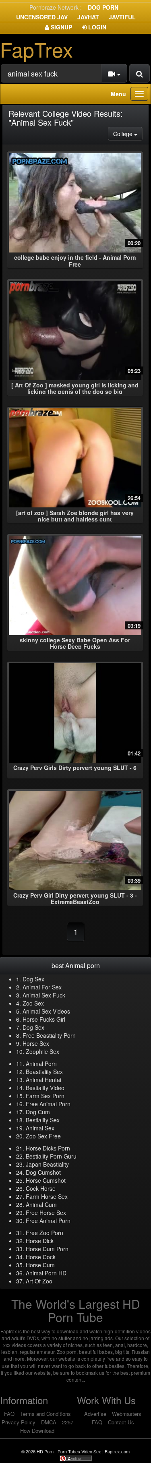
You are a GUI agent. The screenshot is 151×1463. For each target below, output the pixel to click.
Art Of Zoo (39, 1281)
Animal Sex (40, 1128)
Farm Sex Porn (45, 1096)
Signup (60, 27)
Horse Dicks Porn (48, 1148)
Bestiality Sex (43, 1120)
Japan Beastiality (47, 1164)
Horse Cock (41, 1257)
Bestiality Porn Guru (51, 1156)
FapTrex (36, 49)
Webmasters (126, 1413)
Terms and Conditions (45, 1413)
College (128, 133)
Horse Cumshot (46, 1180)
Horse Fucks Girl (44, 1019)
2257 (67, 1422)
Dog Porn (103, 7)
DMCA (48, 1422)
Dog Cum (38, 1112)
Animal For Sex (42, 987)
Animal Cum (41, 1204)
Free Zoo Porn (44, 1233)
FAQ (9, 1413)
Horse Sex (36, 1043)
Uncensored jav (42, 17)
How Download (37, 1430)
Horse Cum (40, 1265)
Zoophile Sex (42, 1051)
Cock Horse (41, 1188)
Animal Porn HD (46, 1273)
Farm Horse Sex (47, 1196)
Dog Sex (33, 979)
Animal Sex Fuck (44, 995)
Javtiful (122, 17)
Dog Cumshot (43, 1172)
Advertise (95, 1413)
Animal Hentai (43, 1080)
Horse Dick (40, 1241)
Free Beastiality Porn (49, 1035)
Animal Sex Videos (46, 1011)
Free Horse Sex (46, 1212)
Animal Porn (41, 1063)
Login (96, 27)
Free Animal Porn (48, 1104)
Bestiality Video (45, 1088)
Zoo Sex (33, 1003)
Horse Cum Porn (47, 1249)
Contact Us (121, 1422)
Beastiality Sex (44, 1072)
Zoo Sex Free (43, 1136)
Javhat (88, 17)
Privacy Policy (18, 1422)
